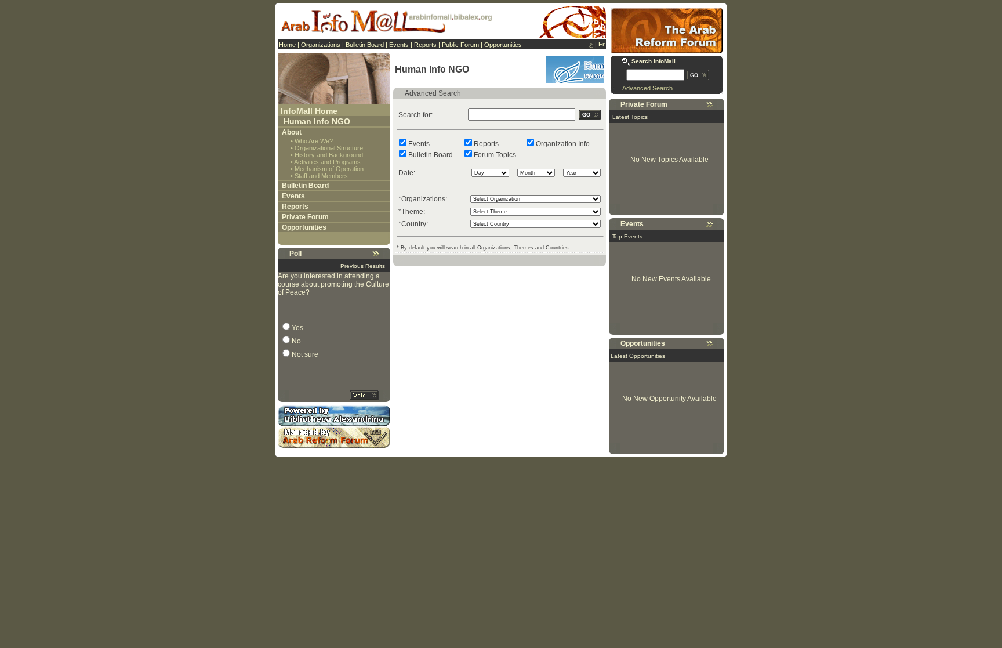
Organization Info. (563, 144)
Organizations (320, 44)
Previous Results (362, 266)
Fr (601, 44)
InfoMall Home (309, 110)
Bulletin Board (365, 44)
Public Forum (460, 44)
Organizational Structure (329, 147)
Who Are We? (314, 140)
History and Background (329, 154)
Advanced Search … (651, 88)
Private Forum (305, 217)
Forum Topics (495, 155)
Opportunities (503, 44)
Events (399, 44)
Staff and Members (321, 175)
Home (287, 44)
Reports (425, 44)
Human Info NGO (317, 121)
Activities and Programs (327, 161)
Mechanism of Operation (329, 168)
